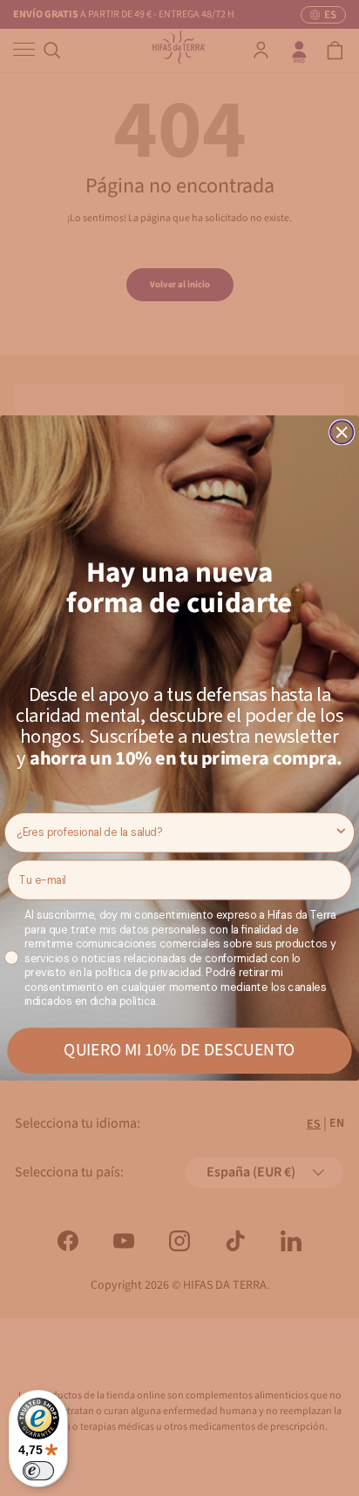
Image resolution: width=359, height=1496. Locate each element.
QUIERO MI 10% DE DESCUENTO (179, 1050)
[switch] (38, 1470)
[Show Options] (341, 832)
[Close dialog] (341, 432)
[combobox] (175, 832)
